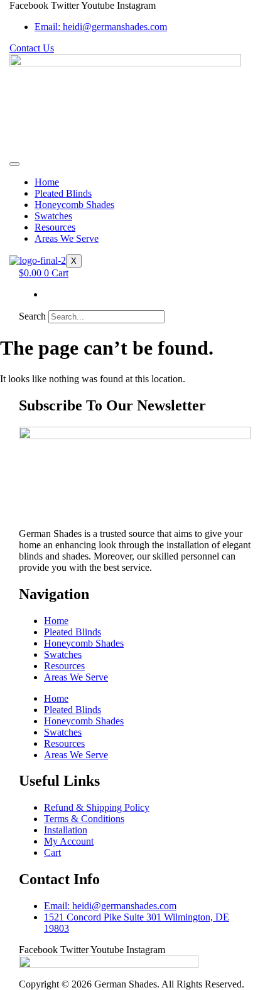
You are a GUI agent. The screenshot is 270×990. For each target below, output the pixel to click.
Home (47, 182)
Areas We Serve (67, 238)
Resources (55, 227)
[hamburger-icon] (14, 164)
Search (32, 316)
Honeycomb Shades (74, 204)
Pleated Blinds (63, 193)
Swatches (53, 216)
